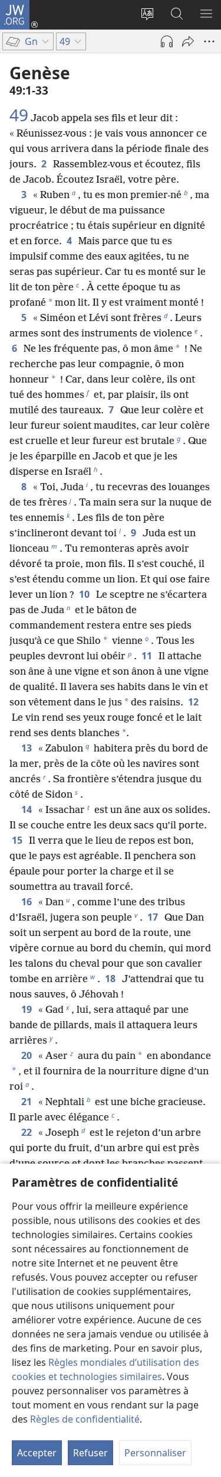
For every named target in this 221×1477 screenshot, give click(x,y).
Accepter (37, 1452)
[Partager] (188, 41)
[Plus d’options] (209, 41)
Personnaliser (155, 1452)
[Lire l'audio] (166, 41)
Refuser (90, 1452)
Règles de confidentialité (85, 1419)
